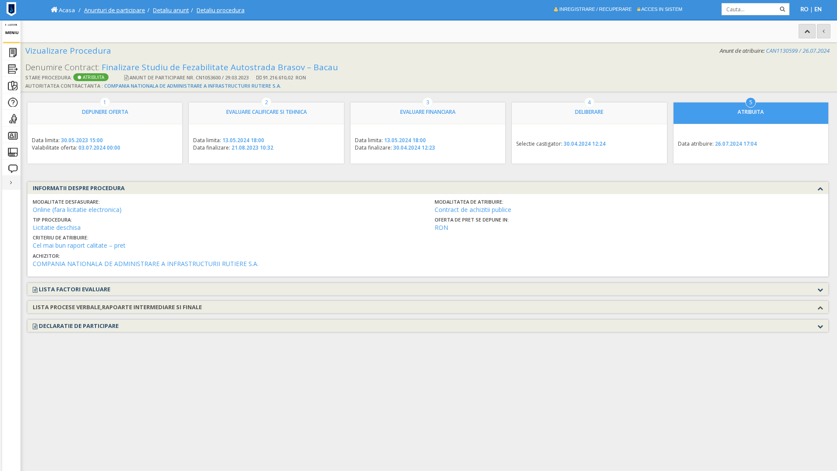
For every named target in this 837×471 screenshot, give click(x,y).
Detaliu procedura (221, 10)
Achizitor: (46, 255)
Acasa (66, 10)
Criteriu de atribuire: (60, 237)
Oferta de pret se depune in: (472, 219)
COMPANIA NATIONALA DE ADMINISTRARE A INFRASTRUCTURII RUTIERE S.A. (192, 85)
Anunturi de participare (114, 10)
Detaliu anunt (171, 10)
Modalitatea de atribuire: (469, 201)
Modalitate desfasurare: (66, 201)
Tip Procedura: (52, 219)
